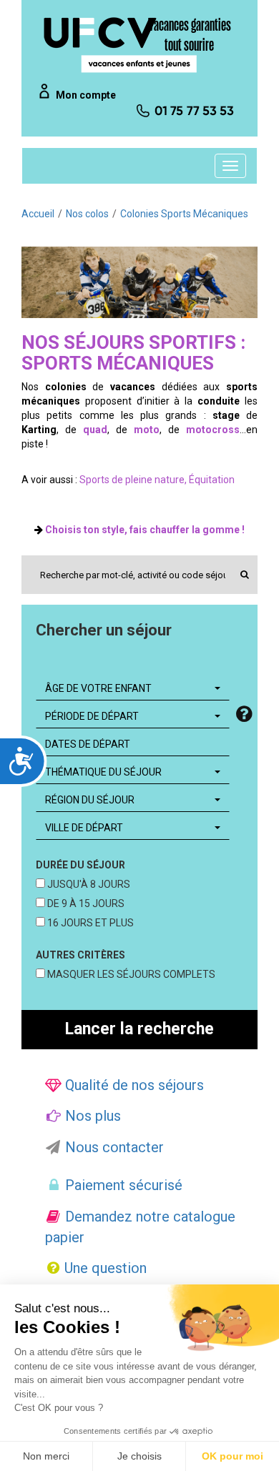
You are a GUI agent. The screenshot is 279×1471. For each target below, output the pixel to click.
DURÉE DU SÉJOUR (80, 865)
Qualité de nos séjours (133, 1085)
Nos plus (91, 1115)
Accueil (37, 213)
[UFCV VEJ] (120, 44)
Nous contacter (113, 1147)
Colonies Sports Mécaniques (184, 213)
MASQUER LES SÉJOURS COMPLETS (130, 974)
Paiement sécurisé (122, 1185)
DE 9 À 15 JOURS (84, 903)
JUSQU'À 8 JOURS (87, 884)
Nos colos (87, 213)
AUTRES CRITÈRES (80, 955)
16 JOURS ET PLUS (89, 922)
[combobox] (133, 688)
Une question (104, 1268)
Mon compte (86, 95)
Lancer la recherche (139, 1029)
